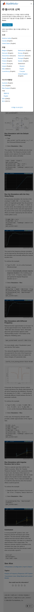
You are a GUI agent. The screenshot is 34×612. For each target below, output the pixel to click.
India (3, 85)
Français (22, 71)
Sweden (20, 61)
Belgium (4, 50)
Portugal (20, 58)
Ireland (4, 66)
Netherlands (21, 50)
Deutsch (22, 66)
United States (6, 43)
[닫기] (31, 3)
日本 (3, 98)
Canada (4, 41)
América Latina (6, 38)
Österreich (21, 55)
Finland (4, 61)
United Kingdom (23, 74)
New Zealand (6, 88)
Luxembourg (6, 71)
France (4, 63)
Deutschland (6, 55)
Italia (3, 68)
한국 (3, 101)
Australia (4, 83)
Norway (20, 53)
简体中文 (6, 93)
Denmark (5, 53)
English (22, 68)
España (4, 58)
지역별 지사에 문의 (17, 107)
